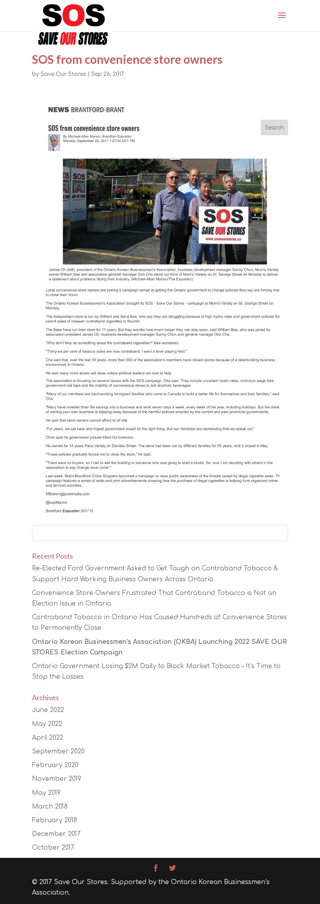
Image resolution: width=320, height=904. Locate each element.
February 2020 (55, 765)
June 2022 (48, 709)
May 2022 (47, 724)
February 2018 (54, 820)
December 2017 (56, 834)
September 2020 (58, 751)
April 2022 (47, 737)
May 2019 (46, 792)
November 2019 (56, 778)
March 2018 (50, 806)
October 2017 (53, 847)
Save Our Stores (63, 74)
